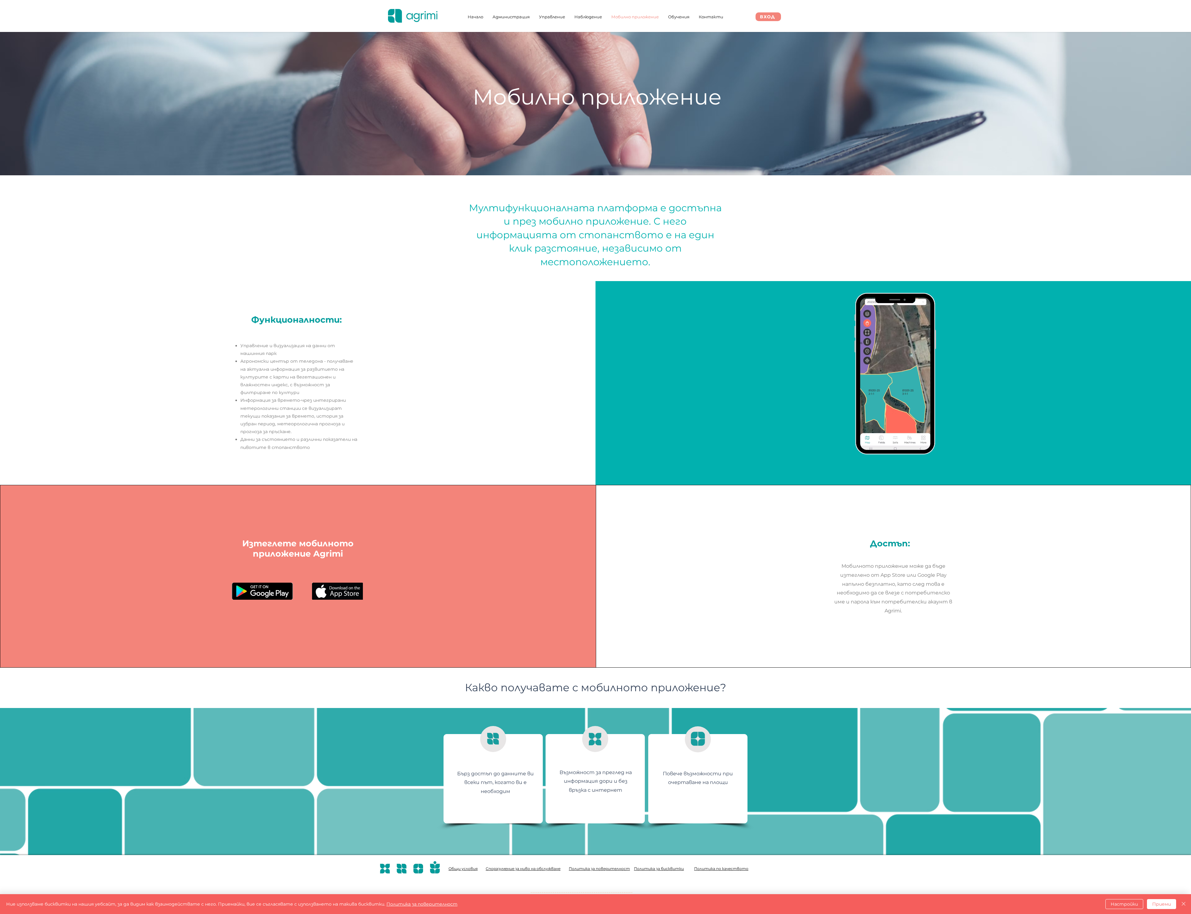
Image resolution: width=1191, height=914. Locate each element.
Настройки (1124, 904)
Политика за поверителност (421, 904)
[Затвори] (1183, 904)
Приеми (1161, 904)
